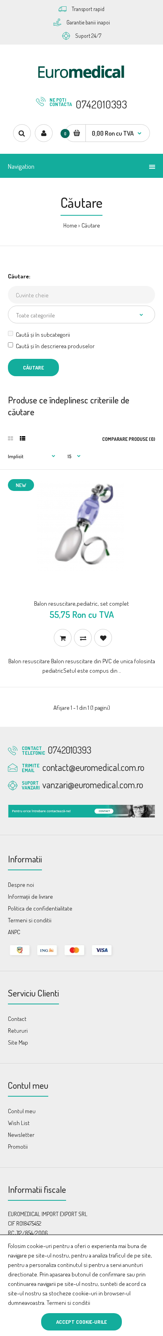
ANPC (14, 932)
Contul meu (22, 1111)
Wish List (19, 1123)
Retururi (18, 1030)
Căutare (91, 225)
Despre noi (21, 884)
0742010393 (101, 104)
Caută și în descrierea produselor (55, 346)
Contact (17, 1019)
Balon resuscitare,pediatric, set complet (81, 603)
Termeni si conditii (68, 1302)
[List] (22, 438)
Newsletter (21, 1134)
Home (70, 225)
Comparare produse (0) (128, 439)
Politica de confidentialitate (40, 908)
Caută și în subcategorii (43, 334)
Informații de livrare (30, 896)
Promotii (18, 1146)
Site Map (18, 1042)
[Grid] (10, 438)
